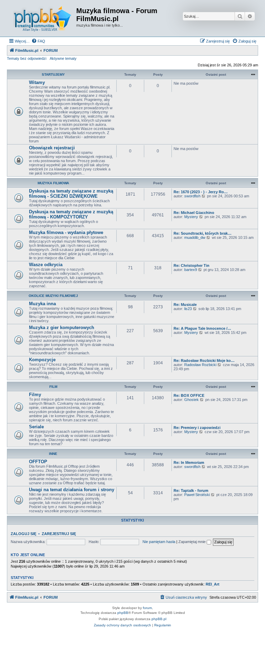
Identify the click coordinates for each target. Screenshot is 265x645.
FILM (53, 387)
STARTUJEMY (53, 74)
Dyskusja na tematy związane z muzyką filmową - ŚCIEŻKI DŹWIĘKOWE (71, 193)
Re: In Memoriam (189, 462)
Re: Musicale (185, 304)
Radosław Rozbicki (200, 365)
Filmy (35, 394)
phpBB (122, 613)
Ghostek (191, 400)
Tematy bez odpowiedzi (26, 58)
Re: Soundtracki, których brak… (203, 233)
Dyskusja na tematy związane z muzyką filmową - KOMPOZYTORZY (71, 214)
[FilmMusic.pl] (42, 18)
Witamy (37, 82)
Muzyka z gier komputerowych (61, 327)
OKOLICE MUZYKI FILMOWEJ (53, 296)
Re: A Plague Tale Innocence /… (202, 328)
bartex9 (190, 270)
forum (147, 608)
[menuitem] (38, 41)
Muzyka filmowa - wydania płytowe (66, 232)
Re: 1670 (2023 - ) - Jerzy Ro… (201, 192)
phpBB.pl (158, 619)
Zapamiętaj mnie (192, 542)
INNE (53, 454)
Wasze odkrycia (45, 264)
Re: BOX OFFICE (189, 395)
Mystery (191, 217)
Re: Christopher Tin (191, 265)
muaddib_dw (194, 237)
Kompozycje (42, 359)
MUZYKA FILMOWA (53, 183)
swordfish (192, 196)
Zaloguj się (23, 534)
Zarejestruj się (59, 534)
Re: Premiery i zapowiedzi (197, 428)
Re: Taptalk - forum (191, 490)
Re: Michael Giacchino (194, 213)
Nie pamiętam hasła (159, 542)
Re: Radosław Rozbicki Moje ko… (204, 360)
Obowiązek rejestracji (52, 147)
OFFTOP (38, 461)
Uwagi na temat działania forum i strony (71, 489)
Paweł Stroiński (197, 495)
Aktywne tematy (63, 58)
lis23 (188, 309)
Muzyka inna (42, 303)
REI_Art (212, 584)
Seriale (36, 426)
